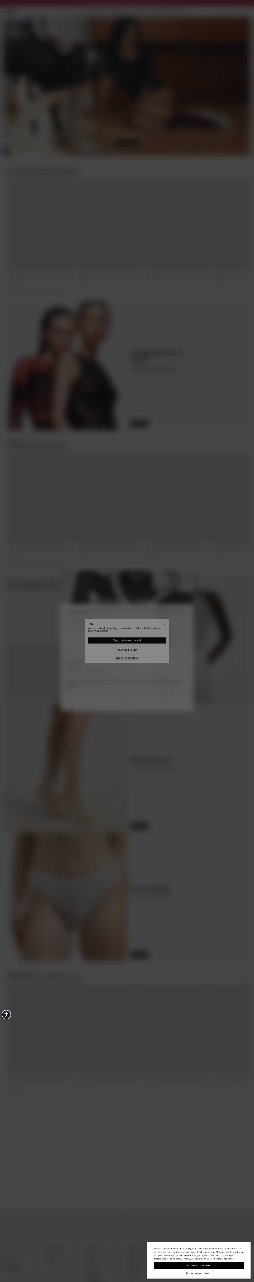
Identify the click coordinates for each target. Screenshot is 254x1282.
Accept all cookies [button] (198, 1265)
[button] (199, 1273)
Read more (229, 1258)
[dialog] (199, 1260)
